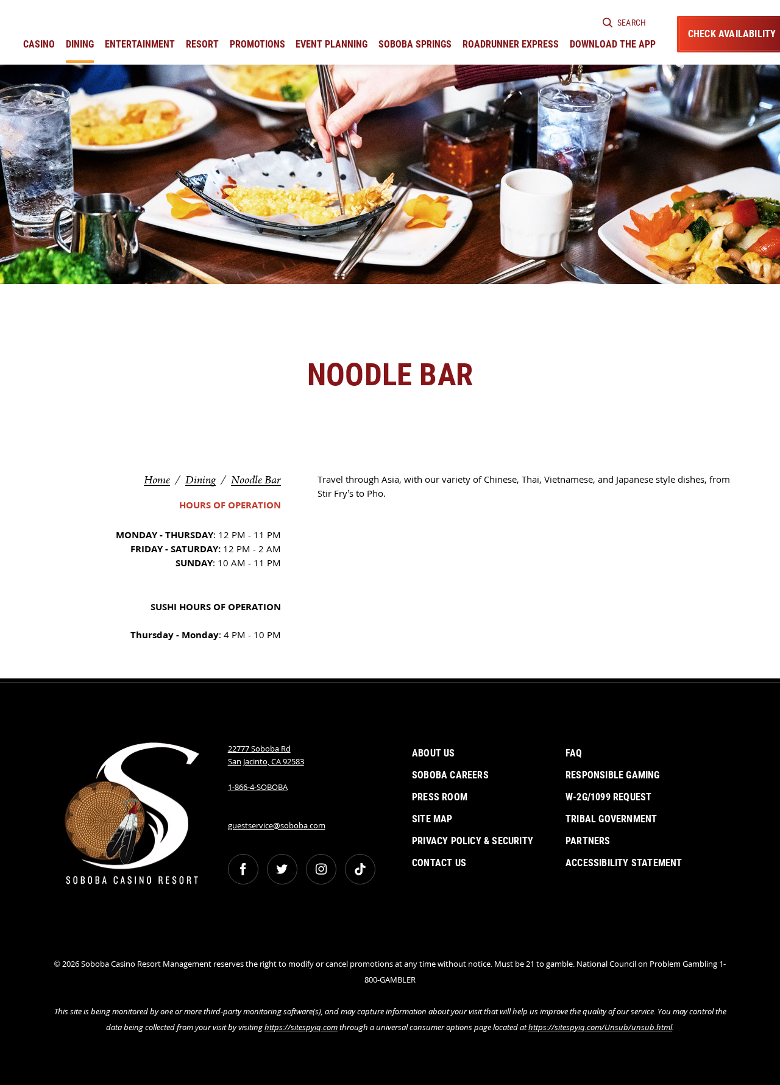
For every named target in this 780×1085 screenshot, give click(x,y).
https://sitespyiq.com (301, 1027)
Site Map (432, 819)
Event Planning (331, 44)
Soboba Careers (450, 775)
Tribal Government (611, 819)
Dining (80, 44)
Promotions (257, 44)
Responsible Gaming (613, 775)
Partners (588, 841)
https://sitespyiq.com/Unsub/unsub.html (600, 1027)
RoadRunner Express (511, 44)
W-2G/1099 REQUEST (608, 797)
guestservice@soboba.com (276, 825)
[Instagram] (321, 869)
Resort (202, 44)
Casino (39, 44)
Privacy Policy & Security (472, 841)
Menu (328, 453)
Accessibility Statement (624, 863)
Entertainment (140, 44)
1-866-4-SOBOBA (258, 786)
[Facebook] (243, 869)
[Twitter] (282, 869)
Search (631, 22)
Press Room (439, 797)
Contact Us (439, 863)
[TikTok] (360, 869)
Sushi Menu (452, 453)
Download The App (613, 44)
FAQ (574, 753)
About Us (433, 753)
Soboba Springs (415, 44)
